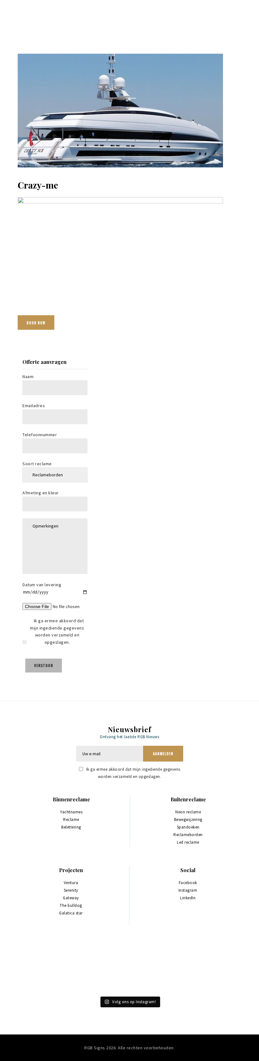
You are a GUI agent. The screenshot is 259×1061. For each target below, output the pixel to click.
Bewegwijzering (188, 819)
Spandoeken (188, 827)
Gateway (71, 898)
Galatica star (71, 913)
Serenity (71, 890)
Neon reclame (188, 812)
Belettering (71, 827)
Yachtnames (71, 812)
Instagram (187, 890)
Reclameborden (188, 834)
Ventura (71, 882)
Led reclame (188, 842)
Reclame (71, 819)
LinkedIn (188, 898)
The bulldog (71, 905)
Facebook (188, 882)
